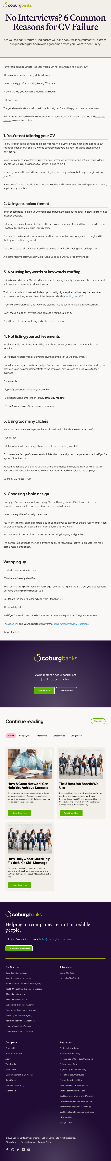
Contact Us (10, 1048)
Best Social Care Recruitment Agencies (77, 1112)
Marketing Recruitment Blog (72, 1074)
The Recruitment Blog (69, 1048)
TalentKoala (10, 1090)
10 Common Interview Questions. (71, 623)
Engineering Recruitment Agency (19, 1004)
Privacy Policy (11, 1142)
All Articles (98, 721)
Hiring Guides (66, 1117)
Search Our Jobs (67, 973)
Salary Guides (66, 1122)
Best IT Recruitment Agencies (72, 1090)
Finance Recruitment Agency (18, 1026)
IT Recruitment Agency (15, 994)
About (8, 1059)
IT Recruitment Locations (16, 999)
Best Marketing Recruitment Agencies (76, 1101)
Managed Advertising (14, 1085)
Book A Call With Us (13, 1053)
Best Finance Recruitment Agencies (75, 1106)
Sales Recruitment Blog (70, 1053)
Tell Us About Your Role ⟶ (19, 948)
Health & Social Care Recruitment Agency (23, 983)
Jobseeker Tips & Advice (70, 978)
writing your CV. (74, 296)
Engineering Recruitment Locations (20, 1010)
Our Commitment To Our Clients (19, 1074)
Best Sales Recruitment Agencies (74, 1085)
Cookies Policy (44, 1142)
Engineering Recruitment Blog (73, 1069)
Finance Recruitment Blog (71, 1080)
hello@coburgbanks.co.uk (55, 939)
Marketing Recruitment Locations (20, 1020)
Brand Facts (10, 1080)
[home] (17, 5)
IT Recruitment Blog (68, 1064)
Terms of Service (28, 1142)
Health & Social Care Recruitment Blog (76, 1059)
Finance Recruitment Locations (19, 1031)
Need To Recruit (12, 1069)
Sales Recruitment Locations (17, 978)
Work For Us (10, 1064)
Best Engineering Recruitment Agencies (77, 1096)
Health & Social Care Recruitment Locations (24, 989)
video (11, 623)
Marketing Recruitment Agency (19, 1015)
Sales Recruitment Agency (16, 973)
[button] (105, 4)
